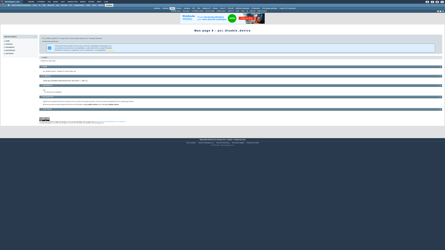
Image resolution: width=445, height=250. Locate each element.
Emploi (83, 2)
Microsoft (51, 5)
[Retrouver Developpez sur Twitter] (440, 11)
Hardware (187, 8)
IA (39, 5)
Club (106, 2)
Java (57, 5)
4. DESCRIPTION (9, 50)
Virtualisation (256, 8)
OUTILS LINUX (210, 11)
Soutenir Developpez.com (206, 143)
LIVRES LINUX (221, 11)
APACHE (252, 11)
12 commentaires (100, 50)
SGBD (88, 5)
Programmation (79, 5)
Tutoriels (41, 2)
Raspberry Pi (206, 8)
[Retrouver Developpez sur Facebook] (443, 11)
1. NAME (7, 41)
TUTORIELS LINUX (197, 11)
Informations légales (238, 143)
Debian (82, 48)
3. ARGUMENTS (9, 47)
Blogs (55, 2)
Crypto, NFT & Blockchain (288, 8)
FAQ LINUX (186, 11)
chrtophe (229, 140)
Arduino (178, 8)
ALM (44, 5)
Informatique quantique (269, 8)
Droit (99, 2)
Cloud (35, 5)
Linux (172, 8)
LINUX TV (231, 11)
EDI (71, 5)
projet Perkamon (106, 48)
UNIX (237, 11)
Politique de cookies (252, 143)
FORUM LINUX (176, 11)
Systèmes (109, 5)
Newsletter (72, 2)
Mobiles (101, 5)
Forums (31, 2)
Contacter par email (239, 140)
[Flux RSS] (438, 11)
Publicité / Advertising (223, 143)
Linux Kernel (91, 48)
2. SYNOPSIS (8, 44)
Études (91, 2)
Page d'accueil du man (50, 41)
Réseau (215, 8)
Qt (247, 11)
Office (94, 5)
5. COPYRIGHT (9, 53)
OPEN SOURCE (262, 11)
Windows (165, 8)
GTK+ (243, 11)
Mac (198, 8)
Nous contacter (191, 143)
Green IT (223, 8)
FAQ (49, 2)
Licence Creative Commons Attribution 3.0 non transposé (110, 121)
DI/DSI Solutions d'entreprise (21, 5)
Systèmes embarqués (242, 8)
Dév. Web (64, 5)
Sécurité (230, 8)
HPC (193, 8)
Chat (62, 2)
